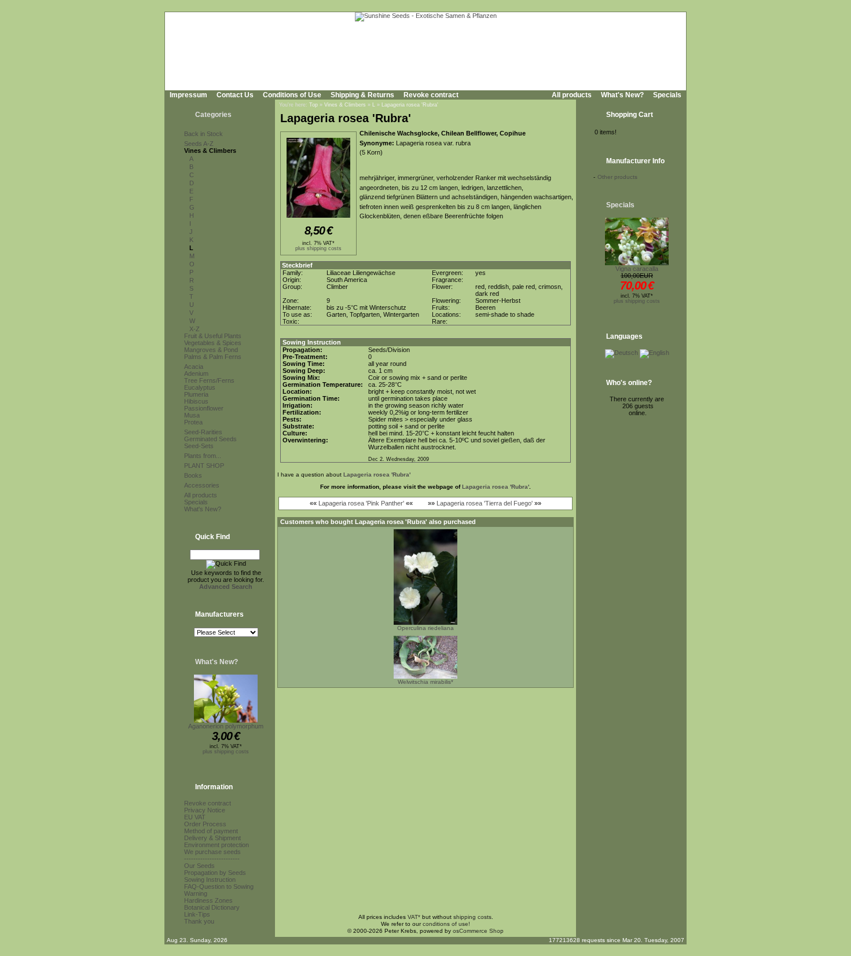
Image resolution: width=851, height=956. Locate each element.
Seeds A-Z (199, 143)
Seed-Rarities (203, 431)
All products (572, 95)
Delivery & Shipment (212, 837)
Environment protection (216, 844)
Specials (667, 95)
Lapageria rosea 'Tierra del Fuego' (484, 503)
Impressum (188, 95)
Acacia (193, 366)
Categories (213, 115)
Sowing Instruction (210, 879)
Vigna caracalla (636, 268)
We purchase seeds (212, 851)
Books (193, 475)
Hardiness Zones (208, 900)
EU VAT (195, 817)
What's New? (622, 95)
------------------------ (212, 858)
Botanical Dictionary (212, 907)
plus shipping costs (226, 751)
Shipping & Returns (362, 95)
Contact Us (235, 95)
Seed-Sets (199, 445)
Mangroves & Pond (211, 349)
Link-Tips (197, 914)
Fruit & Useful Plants (212, 335)
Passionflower (203, 408)
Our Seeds (199, 865)
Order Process (205, 824)
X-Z (194, 328)
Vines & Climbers (210, 150)
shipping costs (472, 917)
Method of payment (211, 830)
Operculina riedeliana (425, 628)
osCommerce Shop (478, 931)
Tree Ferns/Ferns (209, 380)
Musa (192, 415)
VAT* (414, 917)
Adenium (196, 373)
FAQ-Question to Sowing (219, 886)
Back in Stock (203, 133)
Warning (195, 893)
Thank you (199, 921)
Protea (193, 422)
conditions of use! (446, 924)
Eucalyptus (199, 387)
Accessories (201, 485)
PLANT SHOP (204, 465)
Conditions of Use (292, 95)
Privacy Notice (204, 810)
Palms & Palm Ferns (212, 356)
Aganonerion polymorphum (225, 726)
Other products (617, 177)
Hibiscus (196, 401)
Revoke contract (431, 95)
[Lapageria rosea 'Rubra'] (318, 218)
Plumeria (196, 394)
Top (313, 105)
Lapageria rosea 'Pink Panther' (361, 503)
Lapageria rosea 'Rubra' (410, 105)
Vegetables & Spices (212, 342)
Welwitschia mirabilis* (425, 682)
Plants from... (202, 455)
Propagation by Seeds (215, 872)
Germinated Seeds (210, 438)
